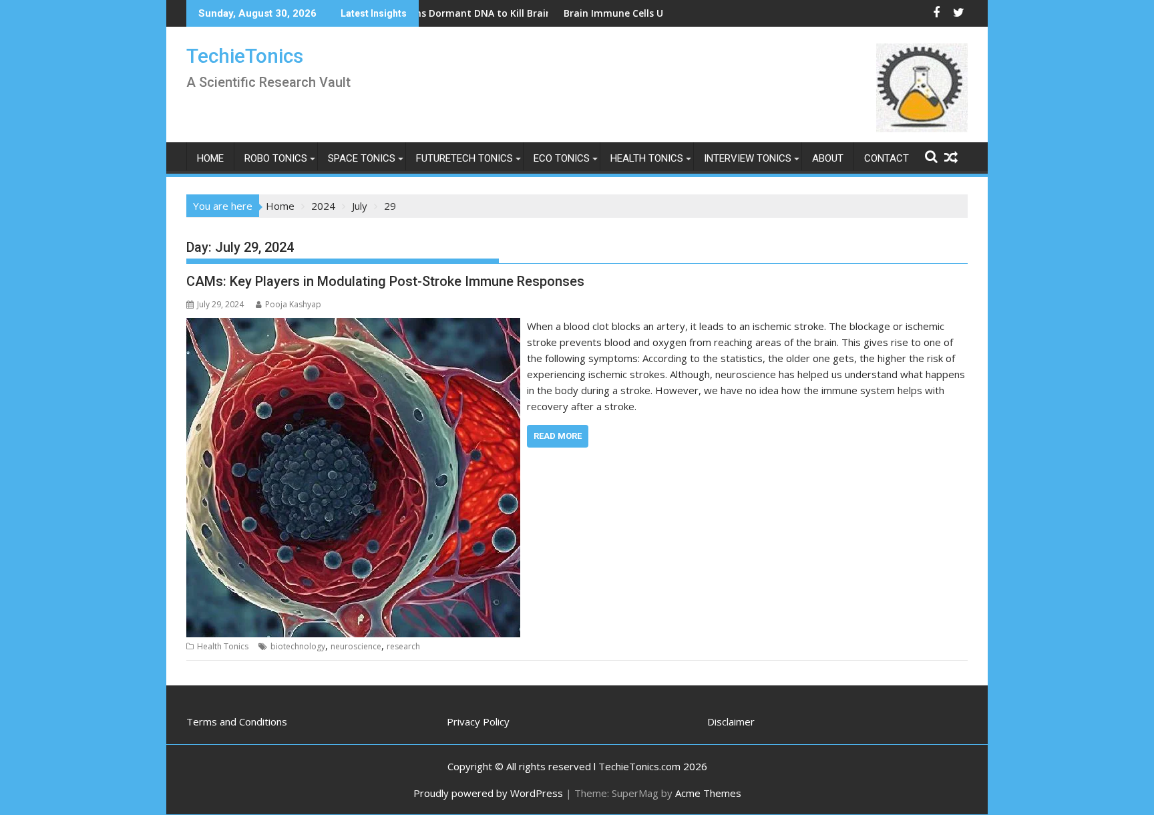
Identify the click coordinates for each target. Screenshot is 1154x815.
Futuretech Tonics (464, 158)
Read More (558, 436)
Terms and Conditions (236, 721)
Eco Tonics (562, 158)
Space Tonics (361, 158)
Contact (886, 158)
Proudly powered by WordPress (488, 793)
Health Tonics (646, 158)
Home (210, 158)
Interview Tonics (747, 158)
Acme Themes (708, 793)
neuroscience (356, 646)
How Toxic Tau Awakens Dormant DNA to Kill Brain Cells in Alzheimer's (442, 13)
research (403, 646)
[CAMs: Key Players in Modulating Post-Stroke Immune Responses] (353, 326)
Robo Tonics (275, 158)
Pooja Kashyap (293, 304)
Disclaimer (731, 721)
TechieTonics (244, 55)
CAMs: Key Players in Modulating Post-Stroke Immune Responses (385, 281)
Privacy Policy (478, 721)
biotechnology (297, 646)
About (827, 158)
